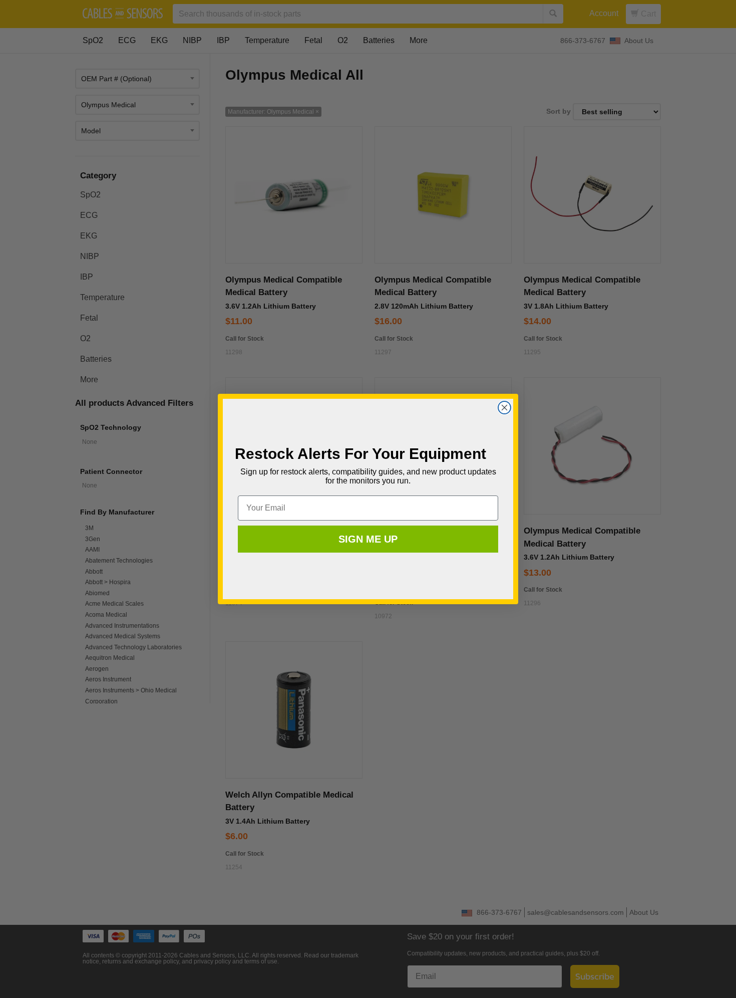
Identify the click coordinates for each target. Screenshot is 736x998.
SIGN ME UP (368, 539)
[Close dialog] (504, 407)
